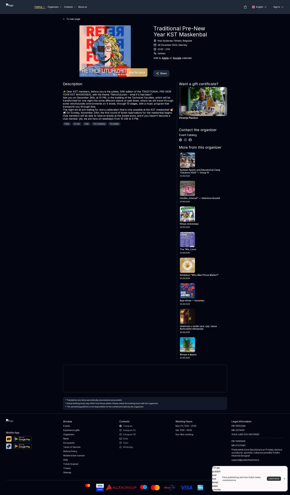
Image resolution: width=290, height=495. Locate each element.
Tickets (67, 468)
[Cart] (245, 7)
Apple (165, 58)
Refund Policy (70, 451)
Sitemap (67, 472)
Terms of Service (72, 447)
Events (66, 426)
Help (65, 459)
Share (163, 73)
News (66, 438)
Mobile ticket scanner (74, 455)
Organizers (68, 434)
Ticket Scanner (71, 464)
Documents (68, 443)
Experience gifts (71, 430)
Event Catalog (188, 135)
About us (82, 7)
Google (177, 58)
